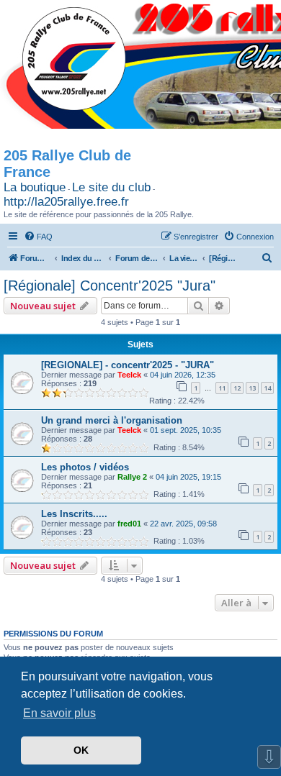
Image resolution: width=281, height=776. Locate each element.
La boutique (35, 187)
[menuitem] (38, 236)
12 (237, 388)
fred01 (129, 523)
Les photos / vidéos (85, 467)
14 (267, 388)
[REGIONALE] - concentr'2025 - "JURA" (127, 365)
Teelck (129, 374)
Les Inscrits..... (74, 513)
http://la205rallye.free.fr (66, 202)
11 (222, 388)
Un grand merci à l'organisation (111, 420)
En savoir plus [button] (59, 713)
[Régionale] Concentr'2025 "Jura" (109, 285)
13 (252, 388)
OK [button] (81, 750)
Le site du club (111, 187)
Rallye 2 (132, 477)
